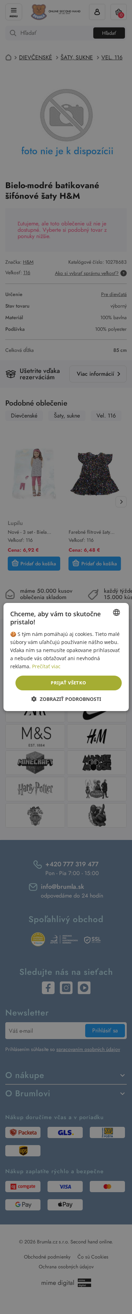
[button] (66, 699)
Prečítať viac (46, 666)
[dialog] (66, 657)
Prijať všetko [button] (68, 682)
